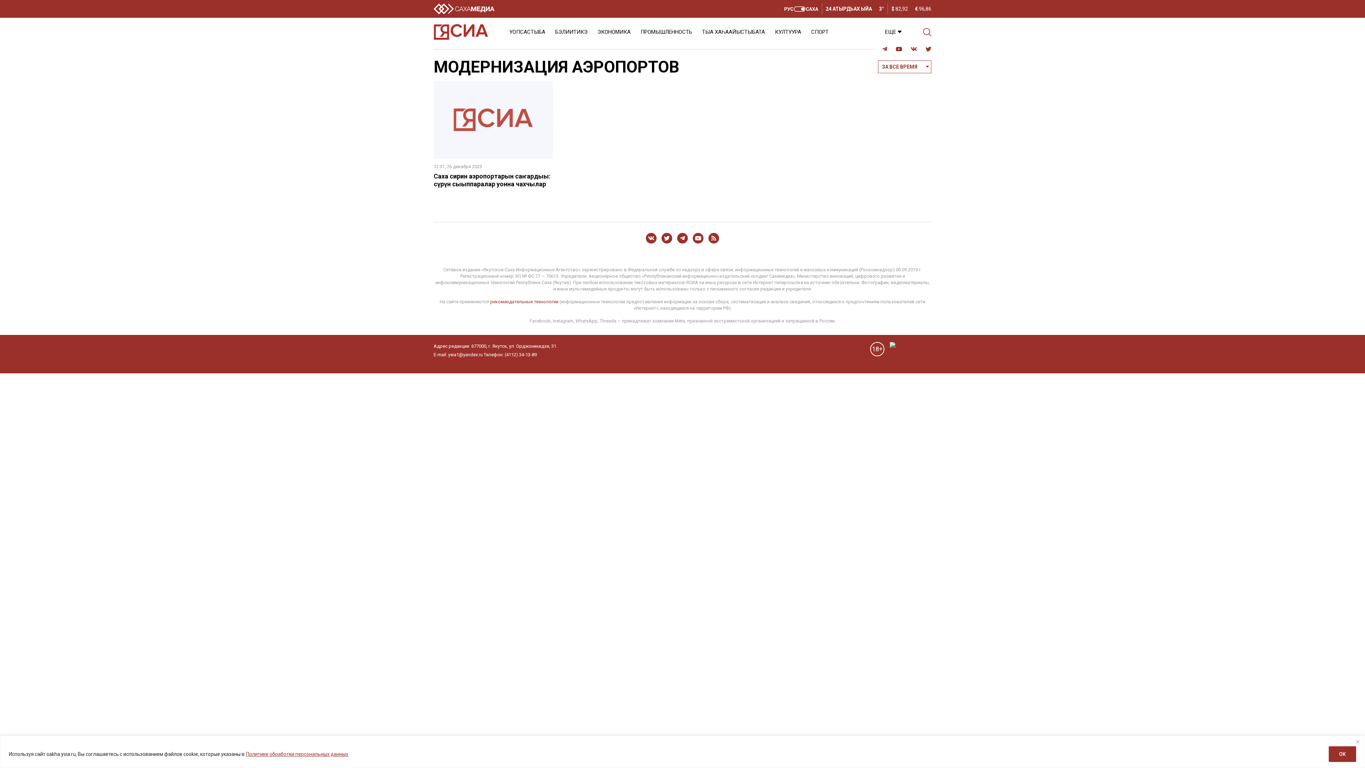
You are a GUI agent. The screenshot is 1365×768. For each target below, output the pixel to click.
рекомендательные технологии (524, 301)
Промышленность (666, 32)
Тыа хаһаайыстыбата (733, 32)
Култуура (788, 32)
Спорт (820, 32)
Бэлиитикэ (571, 32)
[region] (682, 752)
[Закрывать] (1357, 741)
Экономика (614, 32)
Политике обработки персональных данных (297, 754)
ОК (1342, 754)
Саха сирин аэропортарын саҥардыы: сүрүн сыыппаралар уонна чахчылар (492, 180)
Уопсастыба (527, 32)
